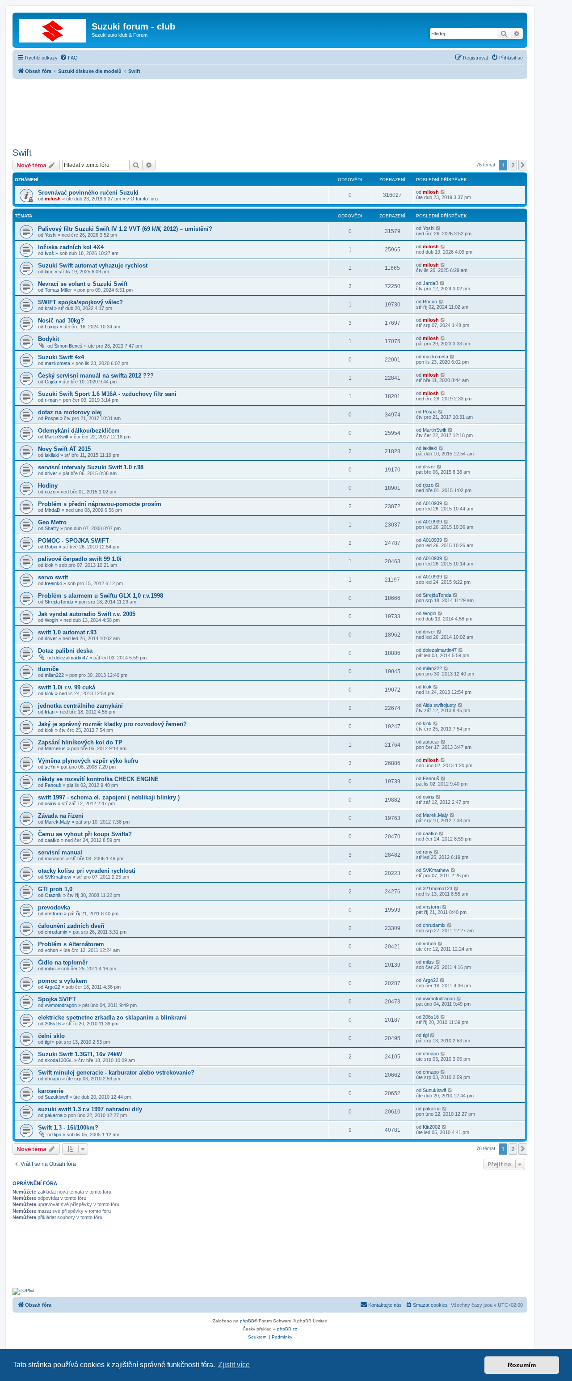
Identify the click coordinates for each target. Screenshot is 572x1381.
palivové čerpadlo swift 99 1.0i (80, 559)
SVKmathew (58, 877)
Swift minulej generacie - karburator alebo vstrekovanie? (116, 1072)
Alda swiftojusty (439, 705)
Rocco (430, 301)
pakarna (54, 1115)
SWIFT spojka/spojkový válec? (80, 302)
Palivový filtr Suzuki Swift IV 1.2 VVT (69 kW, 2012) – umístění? (125, 228)
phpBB (247, 1320)
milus (50, 968)
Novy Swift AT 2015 (64, 449)
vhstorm (54, 913)
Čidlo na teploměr (63, 962)
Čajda (51, 381)
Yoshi (50, 235)
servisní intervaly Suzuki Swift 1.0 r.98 (90, 467)
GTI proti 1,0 (55, 889)
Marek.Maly (57, 821)
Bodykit (48, 339)
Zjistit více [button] (234, 1364)
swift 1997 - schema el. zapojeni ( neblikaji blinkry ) (109, 797)
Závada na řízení (61, 815)
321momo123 (437, 888)
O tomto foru (144, 198)
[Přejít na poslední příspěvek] (443, 192)
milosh (53, 198)
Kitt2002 (431, 1127)
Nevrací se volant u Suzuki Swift (82, 283)
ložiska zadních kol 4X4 (71, 247)
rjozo (50, 491)
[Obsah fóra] (53, 29)
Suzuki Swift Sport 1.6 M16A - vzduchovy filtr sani (107, 394)
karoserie (50, 1091)
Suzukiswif (56, 1097)
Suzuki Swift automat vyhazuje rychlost (92, 265)
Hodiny (48, 485)
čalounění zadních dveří (71, 925)
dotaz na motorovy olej (70, 412)
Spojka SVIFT (57, 999)
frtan (50, 711)
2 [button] (512, 165)
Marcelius (55, 748)
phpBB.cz (287, 1328)
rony (428, 851)
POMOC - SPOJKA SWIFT (73, 540)
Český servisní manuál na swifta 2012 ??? (96, 375)
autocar (431, 741)
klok (49, 565)
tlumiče (48, 669)
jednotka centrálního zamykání (80, 705)
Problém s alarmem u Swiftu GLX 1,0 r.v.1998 (100, 595)
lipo (57, 1134)
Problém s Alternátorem (71, 944)
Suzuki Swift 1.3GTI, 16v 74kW (80, 1054)
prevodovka (54, 907)
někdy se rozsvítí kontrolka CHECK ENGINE (98, 779)
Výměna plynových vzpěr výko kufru (88, 760)
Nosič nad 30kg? (61, 320)
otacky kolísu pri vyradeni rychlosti (86, 870)
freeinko (53, 583)
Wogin (51, 620)
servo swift (53, 577)
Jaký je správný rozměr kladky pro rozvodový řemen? (112, 724)
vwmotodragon (61, 1005)
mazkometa (57, 363)
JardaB (430, 283)
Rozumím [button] (522, 1364)
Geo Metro (52, 522)
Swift (22, 152)
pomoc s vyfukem (62, 980)
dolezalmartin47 (71, 657)
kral (49, 308)
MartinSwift (56, 436)
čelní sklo (51, 1036)
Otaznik (53, 895)
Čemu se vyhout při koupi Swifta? (85, 834)
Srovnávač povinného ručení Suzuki (88, 192)
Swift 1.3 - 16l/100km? (68, 1127)
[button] (522, 165)
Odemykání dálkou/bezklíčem (79, 430)
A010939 (432, 503)
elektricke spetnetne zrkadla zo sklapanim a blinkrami (112, 1017)
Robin (51, 546)
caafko (52, 840)
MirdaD (52, 510)
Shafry (52, 528)
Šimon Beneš (68, 345)
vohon (51, 950)
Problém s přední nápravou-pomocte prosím (99, 504)
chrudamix (56, 932)
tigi (47, 1042)
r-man (51, 400)
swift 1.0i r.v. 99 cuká (66, 687)
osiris (50, 803)
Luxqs (51, 326)
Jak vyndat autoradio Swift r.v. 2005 (86, 614)
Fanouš (53, 785)
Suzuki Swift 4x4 (61, 357)
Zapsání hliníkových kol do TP (80, 742)
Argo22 (52, 987)
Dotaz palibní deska (65, 650)
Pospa (52, 418)
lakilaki (52, 455)
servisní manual (60, 852)
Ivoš (49, 253)
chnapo (431, 1053)
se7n (50, 766)
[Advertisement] (270, 110)
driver (51, 473)
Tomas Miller (58, 290)
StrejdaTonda (59, 601)
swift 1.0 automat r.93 (67, 632)
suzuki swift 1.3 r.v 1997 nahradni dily (90, 1109)
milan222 (54, 675)
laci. (49, 271)
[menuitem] (69, 57)
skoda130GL (59, 1060)
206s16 (53, 1023)
